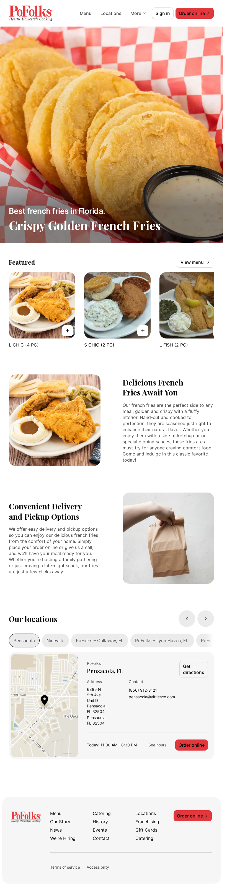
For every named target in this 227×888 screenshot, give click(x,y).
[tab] (24, 640)
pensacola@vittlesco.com (152, 697)
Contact (101, 838)
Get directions (193, 669)
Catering (102, 813)
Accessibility (98, 867)
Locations (111, 13)
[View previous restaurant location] (187, 618)
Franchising (147, 821)
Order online (192, 745)
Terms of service (65, 867)
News (56, 830)
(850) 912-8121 (143, 690)
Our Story (60, 821)
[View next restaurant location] (205, 618)
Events (100, 830)
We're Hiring (63, 838)
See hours (157, 745)
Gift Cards (146, 830)
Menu (86, 13)
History (100, 821)
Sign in (163, 13)
